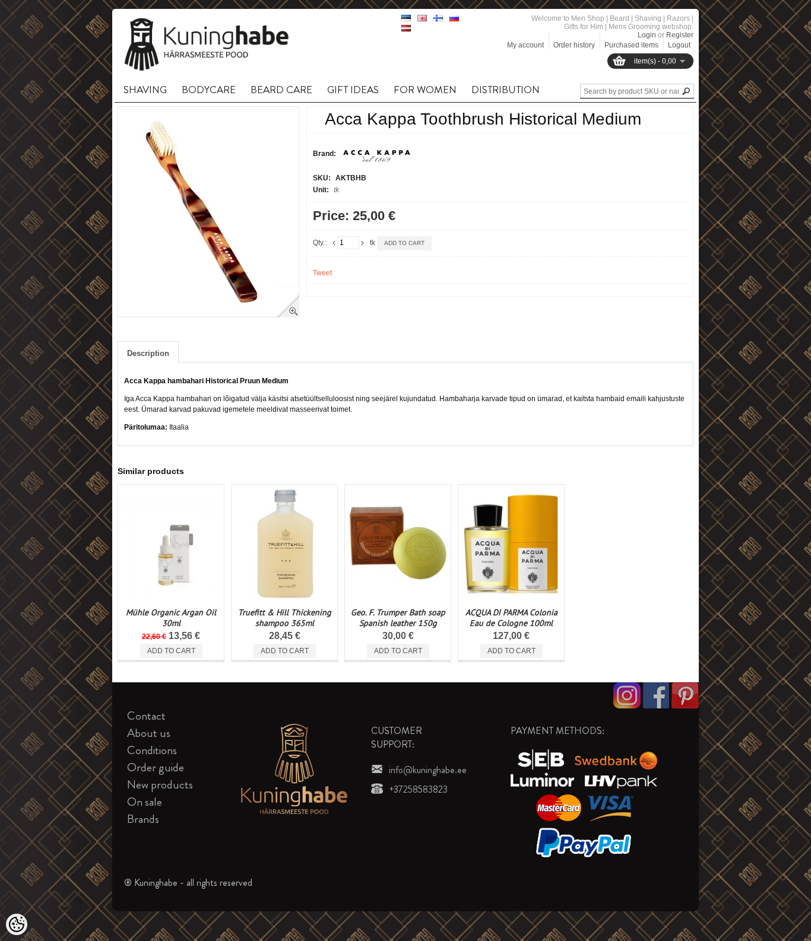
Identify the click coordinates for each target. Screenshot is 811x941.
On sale (144, 801)
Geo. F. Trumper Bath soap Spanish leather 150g (398, 617)
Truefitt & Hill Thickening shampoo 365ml (284, 617)
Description (148, 353)
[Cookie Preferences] (16, 924)
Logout (679, 45)
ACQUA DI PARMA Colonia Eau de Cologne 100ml (511, 617)
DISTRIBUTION (505, 89)
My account (525, 45)
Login (647, 35)
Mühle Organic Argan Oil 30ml (171, 617)
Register (679, 35)
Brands (143, 819)
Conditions (152, 750)
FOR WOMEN (425, 89)
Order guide (155, 767)
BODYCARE (209, 89)
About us (148, 733)
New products (160, 784)
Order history (574, 45)
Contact (146, 715)
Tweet (322, 273)
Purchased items (631, 45)
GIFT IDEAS (353, 89)
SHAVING (145, 89)
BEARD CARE (281, 89)
